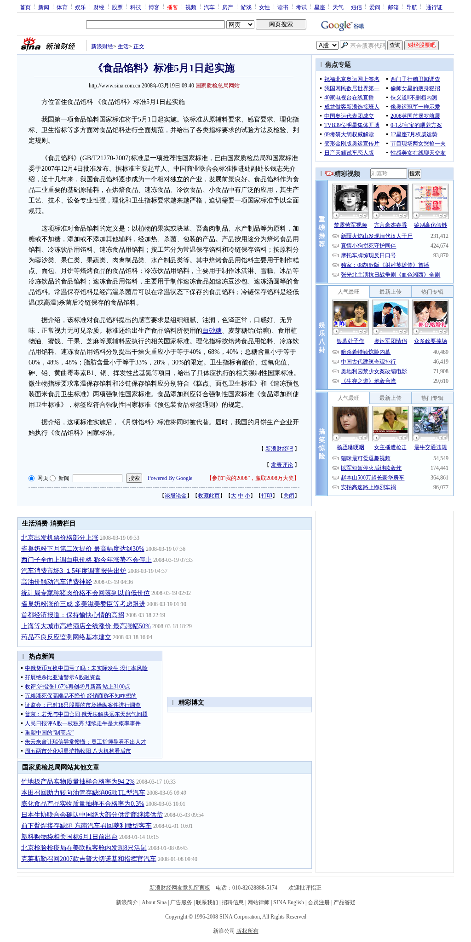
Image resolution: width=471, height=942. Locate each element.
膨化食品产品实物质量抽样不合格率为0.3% (82, 803)
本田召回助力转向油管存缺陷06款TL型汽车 (83, 792)
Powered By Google (170, 478)
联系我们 (207, 902)
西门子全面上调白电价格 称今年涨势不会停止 (86, 559)
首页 (25, 7)
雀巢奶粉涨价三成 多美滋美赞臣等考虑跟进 (83, 604)
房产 (227, 7)
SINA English (288, 902)
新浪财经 (102, 46)
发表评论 (282, 465)
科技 (135, 7)
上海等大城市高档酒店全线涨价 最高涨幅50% (86, 626)
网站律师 (258, 902)
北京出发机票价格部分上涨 (59, 537)
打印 (266, 495)
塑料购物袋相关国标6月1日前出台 (69, 836)
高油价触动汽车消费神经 (56, 581)
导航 (411, 7)
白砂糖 (212, 330)
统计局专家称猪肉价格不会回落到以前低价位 (85, 592)
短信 (356, 7)
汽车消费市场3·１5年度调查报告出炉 (73, 570)
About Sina (154, 902)
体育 (62, 7)
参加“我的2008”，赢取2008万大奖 (253, 478)
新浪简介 (127, 902)
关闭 (288, 495)
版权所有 (247, 931)
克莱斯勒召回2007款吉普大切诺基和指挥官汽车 (88, 858)
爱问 (374, 7)
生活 (123, 46)
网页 (42, 478)
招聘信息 (233, 902)
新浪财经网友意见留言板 (179, 887)
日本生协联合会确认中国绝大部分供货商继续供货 (92, 814)
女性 (264, 7)
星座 (319, 7)
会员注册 (319, 902)
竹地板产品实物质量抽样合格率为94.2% (78, 781)
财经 (98, 7)
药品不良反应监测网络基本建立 (66, 637)
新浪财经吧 (279, 448)
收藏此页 (209, 495)
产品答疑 (344, 902)
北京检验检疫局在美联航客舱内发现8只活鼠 (84, 847)
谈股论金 (176, 495)
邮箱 (393, 7)
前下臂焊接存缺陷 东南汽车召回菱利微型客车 (86, 825)
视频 (190, 7)
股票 (117, 7)
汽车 (209, 7)
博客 (154, 7)
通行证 (434, 7)
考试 (301, 7)
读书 (282, 7)
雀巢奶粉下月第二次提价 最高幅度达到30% (82, 548)
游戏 (246, 7)
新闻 (43, 7)
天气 (338, 7)
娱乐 (80, 7)
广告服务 (181, 902)
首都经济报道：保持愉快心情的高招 (72, 615)
